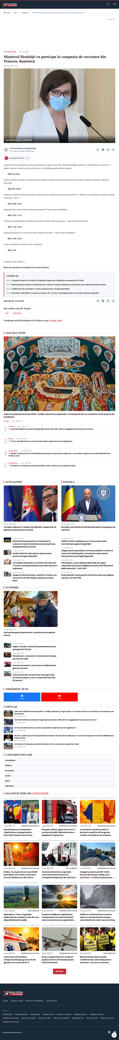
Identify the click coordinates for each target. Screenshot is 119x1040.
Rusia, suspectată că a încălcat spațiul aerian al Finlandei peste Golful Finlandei (58, 960)
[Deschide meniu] (114, 4)
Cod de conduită (51, 1001)
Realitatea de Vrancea (30, 826)
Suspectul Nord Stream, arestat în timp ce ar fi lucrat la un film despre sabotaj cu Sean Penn (35, 578)
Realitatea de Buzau (80, 1014)
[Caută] (108, 4)
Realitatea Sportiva (21, 1014)
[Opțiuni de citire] (114, 1035)
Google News (55, 320)
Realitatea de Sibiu (45, 1018)
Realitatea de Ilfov (78, 1018)
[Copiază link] (98, 150)
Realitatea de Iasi (92, 1018)
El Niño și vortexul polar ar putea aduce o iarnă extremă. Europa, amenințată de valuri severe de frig (97, 917)
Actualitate (24, 13)
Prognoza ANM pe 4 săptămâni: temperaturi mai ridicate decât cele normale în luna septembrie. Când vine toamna (58, 918)
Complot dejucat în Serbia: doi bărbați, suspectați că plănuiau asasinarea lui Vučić (48, 280)
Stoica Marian (71, 868)
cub (6, 313)
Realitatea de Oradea (96, 1014)
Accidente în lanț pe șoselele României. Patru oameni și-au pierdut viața (43, 466)
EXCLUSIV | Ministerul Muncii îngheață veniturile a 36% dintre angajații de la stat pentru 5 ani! (52, 429)
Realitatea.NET (7, 1014)
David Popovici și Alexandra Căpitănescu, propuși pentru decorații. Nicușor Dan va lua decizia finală (18, 833)
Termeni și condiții (17, 1001)
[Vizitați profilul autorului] (6, 149)
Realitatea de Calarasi (64, 1014)
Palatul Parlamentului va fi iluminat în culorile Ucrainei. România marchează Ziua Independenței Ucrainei (59, 284)
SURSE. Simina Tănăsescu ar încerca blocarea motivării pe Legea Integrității (83, 542)
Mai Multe (59, 971)
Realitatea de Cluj (48, 1014)
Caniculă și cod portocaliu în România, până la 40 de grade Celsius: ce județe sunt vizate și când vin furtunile (95, 833)
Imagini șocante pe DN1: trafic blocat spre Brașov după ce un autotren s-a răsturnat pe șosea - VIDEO (96, 876)
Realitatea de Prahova (28, 1018)
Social (6, 421)
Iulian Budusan (109, 953)
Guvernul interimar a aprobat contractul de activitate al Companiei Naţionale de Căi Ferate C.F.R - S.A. (59, 876)
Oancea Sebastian (27, 148)
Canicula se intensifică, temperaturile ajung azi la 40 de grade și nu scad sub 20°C (20, 960)
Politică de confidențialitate (34, 1001)
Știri (16, 13)
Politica (12, 426)
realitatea (16, 313)
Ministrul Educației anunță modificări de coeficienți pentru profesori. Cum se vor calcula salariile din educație (95, 961)
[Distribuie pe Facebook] (103, 150)
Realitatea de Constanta (11, 1018)
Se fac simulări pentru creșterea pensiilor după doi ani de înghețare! (41, 441)
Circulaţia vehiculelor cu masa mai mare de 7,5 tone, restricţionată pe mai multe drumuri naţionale (55, 293)
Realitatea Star (35, 1014)
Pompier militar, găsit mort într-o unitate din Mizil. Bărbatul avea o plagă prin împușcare (58, 832)
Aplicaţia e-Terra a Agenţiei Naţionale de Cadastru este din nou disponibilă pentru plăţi (21, 917)
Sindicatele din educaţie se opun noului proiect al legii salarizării (40, 288)
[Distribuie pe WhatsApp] (108, 150)
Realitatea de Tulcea (107, 1018)
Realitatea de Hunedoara (11, 1022)
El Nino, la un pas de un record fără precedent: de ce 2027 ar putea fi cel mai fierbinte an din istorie (20, 875)
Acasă (8, 13)
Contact (5, 1001)
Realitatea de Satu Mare (61, 1018)
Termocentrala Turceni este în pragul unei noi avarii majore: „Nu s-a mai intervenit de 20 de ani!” (34, 678)
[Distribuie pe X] (113, 150)
